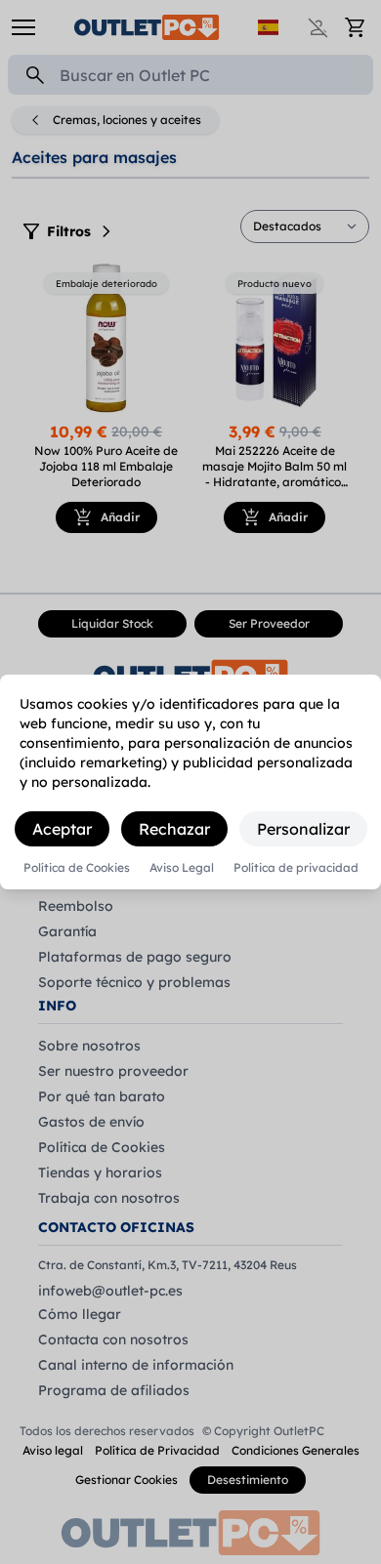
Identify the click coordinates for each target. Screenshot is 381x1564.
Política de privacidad (296, 868)
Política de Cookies (76, 868)
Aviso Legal (181, 868)
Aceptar (62, 829)
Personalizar (303, 829)
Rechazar (174, 829)
